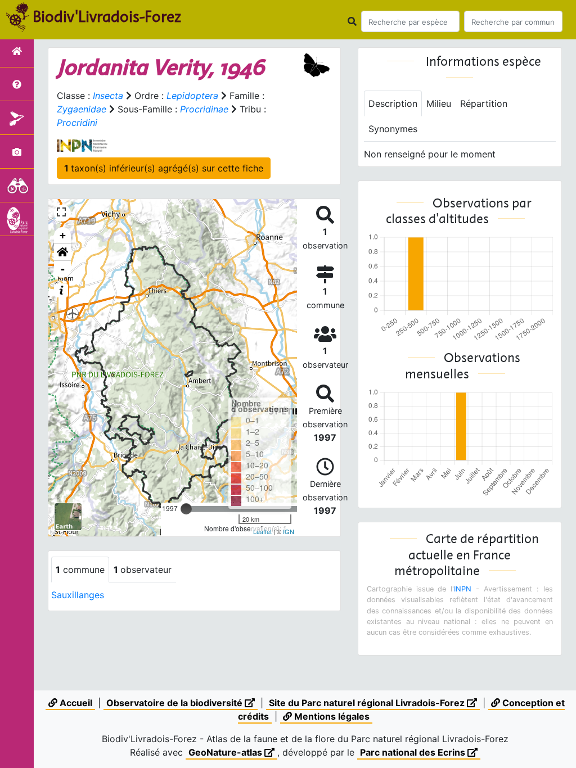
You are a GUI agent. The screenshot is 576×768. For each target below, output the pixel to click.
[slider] (186, 508)
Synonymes (392, 128)
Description (392, 103)
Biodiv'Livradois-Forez (107, 16)
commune (80, 569)
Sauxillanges (77, 594)
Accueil (74, 702)
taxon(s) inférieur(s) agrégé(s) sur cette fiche (163, 168)
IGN (288, 531)
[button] (62, 252)
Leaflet (262, 531)
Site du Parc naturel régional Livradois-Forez (368, 702)
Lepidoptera (192, 95)
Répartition (483, 103)
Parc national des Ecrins (413, 752)
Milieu (438, 103)
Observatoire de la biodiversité (175, 702)
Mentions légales (331, 716)
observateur (143, 569)
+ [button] (63, 235)
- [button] (63, 269)
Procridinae (204, 109)
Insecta (108, 95)
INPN (462, 589)
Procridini (77, 122)
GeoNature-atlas (226, 752)
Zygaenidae (81, 109)
